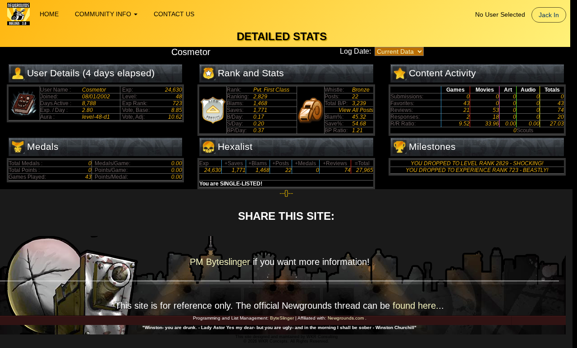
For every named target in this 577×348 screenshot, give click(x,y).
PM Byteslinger (221, 262)
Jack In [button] (549, 15)
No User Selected (500, 14)
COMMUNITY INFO (104, 14)
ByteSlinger (282, 318)
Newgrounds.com (346, 318)
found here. (416, 306)
